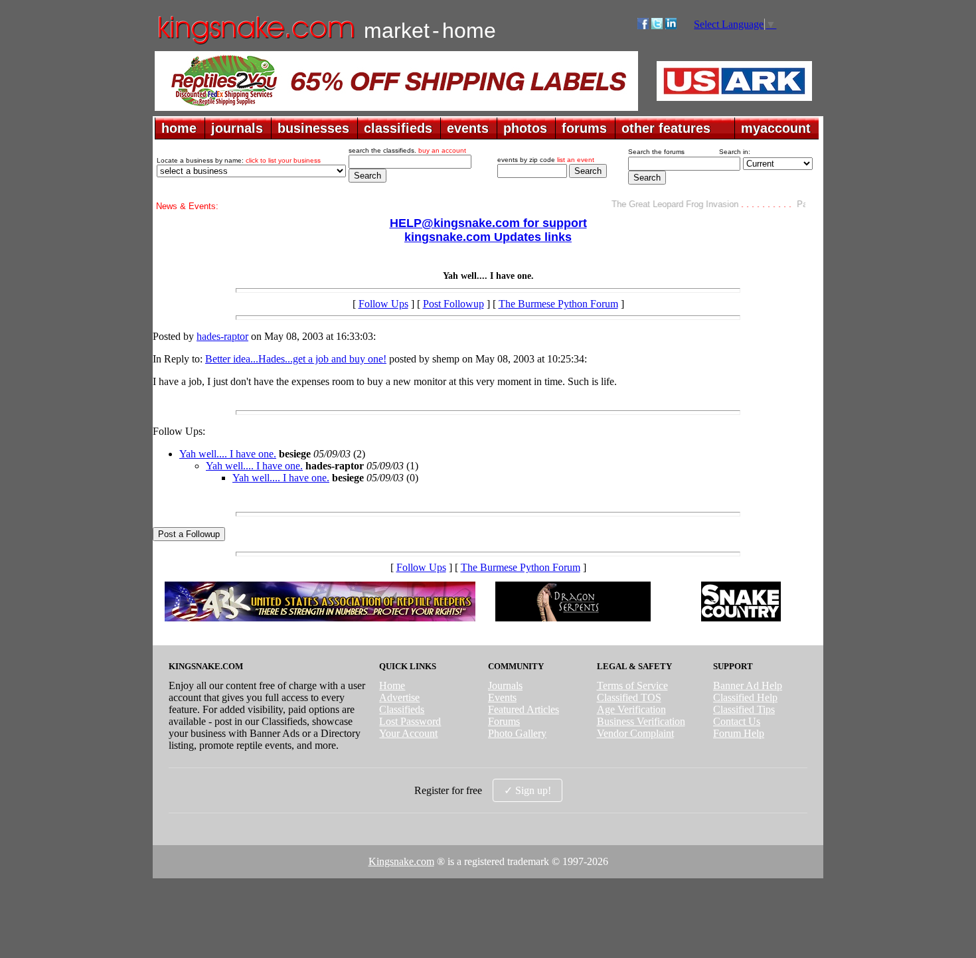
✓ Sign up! (527, 790)
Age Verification (631, 709)
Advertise (399, 697)
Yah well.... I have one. (227, 453)
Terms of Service (632, 685)
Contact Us (736, 721)
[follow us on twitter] (657, 25)
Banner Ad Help (747, 685)
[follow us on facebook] (643, 25)
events (468, 128)
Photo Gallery (517, 733)
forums (584, 128)
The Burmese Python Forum (558, 303)
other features (665, 128)
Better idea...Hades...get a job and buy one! (295, 358)
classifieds (398, 128)
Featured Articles (523, 709)
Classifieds (401, 709)
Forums (504, 721)
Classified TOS (629, 697)
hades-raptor (222, 336)
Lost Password (410, 721)
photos (525, 128)
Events (502, 697)
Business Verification (641, 721)
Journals (505, 685)
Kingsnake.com (401, 861)
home (179, 128)
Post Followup (453, 303)
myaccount (776, 128)
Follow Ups (383, 303)
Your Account (408, 733)
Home (392, 685)
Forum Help (738, 733)
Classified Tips (744, 709)
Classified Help (745, 697)
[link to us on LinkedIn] (671, 25)
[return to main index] (255, 43)
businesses (313, 128)
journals (237, 128)
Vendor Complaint (635, 733)
